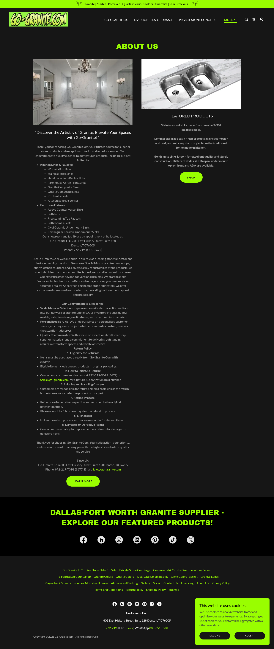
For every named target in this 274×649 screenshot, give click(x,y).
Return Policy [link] (134, 589)
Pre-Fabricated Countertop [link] (73, 576)
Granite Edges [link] (210, 576)
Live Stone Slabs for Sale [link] (153, 19)
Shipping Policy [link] (156, 589)
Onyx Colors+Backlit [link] (184, 576)
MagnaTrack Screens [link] (58, 583)
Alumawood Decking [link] (124, 583)
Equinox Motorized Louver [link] (91, 583)
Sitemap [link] (174, 589)
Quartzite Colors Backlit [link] (152, 576)
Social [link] (156, 583)
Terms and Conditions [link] (109, 589)
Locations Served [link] (201, 570)
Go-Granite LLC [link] (116, 19)
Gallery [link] (145, 583)
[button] (230, 20)
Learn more (83, 481)
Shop (191, 177)
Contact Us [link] (170, 583)
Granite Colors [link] (103, 576)
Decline (215, 635)
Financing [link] (187, 583)
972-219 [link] (111, 628)
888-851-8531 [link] (158, 628)
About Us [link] (202, 583)
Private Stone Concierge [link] (198, 19)
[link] (38, 19)
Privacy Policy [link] (221, 583)
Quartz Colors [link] (125, 576)
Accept (250, 635)
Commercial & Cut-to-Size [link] (170, 570)
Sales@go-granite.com (54, 379)
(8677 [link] (129, 628)
